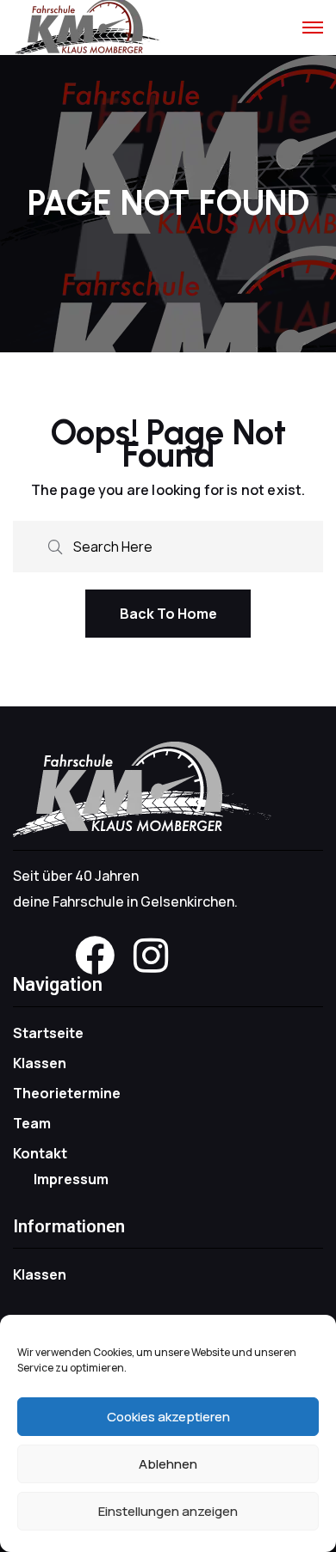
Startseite (48, 1032)
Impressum (71, 1179)
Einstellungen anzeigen (168, 1511)
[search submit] (55, 545)
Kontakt (40, 1153)
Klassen (39, 1063)
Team (32, 1123)
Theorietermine (67, 1093)
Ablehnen (168, 1464)
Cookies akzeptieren (168, 1417)
